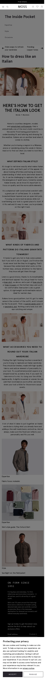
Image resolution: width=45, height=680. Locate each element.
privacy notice (28, 668)
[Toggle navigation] (3, 7)
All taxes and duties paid (22, 2)
